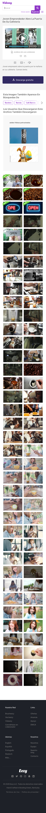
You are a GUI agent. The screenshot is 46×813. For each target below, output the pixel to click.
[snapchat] (29, 776)
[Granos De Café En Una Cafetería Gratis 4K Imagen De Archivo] (12, 221)
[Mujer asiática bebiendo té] (12, 612)
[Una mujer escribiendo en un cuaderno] (33, 585)
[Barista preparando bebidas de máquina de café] (12, 262)
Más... (7, 758)
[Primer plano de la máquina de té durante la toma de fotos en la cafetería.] (12, 302)
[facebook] (13, 776)
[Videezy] (7, 3)
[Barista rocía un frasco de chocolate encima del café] (33, 289)
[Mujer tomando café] (33, 397)
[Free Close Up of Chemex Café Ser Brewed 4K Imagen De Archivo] (33, 343)
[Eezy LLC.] (23, 771)
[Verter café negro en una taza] (33, 181)
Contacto (34, 756)
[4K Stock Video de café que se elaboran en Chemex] (33, 235)
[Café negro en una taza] (12, 194)
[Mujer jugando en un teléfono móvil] (12, 181)
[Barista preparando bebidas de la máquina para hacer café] (12, 289)
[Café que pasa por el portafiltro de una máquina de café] (12, 383)
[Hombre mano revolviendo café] (33, 653)
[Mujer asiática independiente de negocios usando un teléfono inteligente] (12, 545)
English (8, 743)
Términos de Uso (13, 792)
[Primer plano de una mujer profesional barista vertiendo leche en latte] (12, 424)
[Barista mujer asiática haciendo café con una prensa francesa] (33, 424)
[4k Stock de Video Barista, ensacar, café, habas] (33, 221)
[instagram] (25, 776)
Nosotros (34, 743)
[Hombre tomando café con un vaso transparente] (12, 329)
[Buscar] (37, 7)
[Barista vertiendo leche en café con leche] (12, 343)
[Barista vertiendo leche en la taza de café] (33, 356)
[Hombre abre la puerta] (12, 666)
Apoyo (33, 721)
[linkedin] (33, 776)
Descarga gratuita (24, 80)
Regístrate (35, 12)
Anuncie (34, 717)
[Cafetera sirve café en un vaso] (12, 316)
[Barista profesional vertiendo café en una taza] (12, 437)
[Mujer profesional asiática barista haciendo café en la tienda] (12, 450)
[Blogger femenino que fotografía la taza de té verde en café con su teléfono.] (33, 450)
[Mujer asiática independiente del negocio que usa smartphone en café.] (12, 572)
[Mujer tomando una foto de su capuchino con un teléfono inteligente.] (12, 639)
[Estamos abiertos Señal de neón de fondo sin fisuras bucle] (12, 208)
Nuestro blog (34, 751)
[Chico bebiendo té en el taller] (12, 410)
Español (8, 746)
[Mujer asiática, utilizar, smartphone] (12, 531)
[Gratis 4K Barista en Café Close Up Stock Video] (33, 248)
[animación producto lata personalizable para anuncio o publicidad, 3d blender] (24, 136)
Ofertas (34, 713)
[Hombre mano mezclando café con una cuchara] (33, 383)
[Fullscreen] (39, 46)
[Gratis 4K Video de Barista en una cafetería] (12, 370)
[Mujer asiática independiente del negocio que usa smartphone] (12, 558)
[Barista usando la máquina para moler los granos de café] (33, 262)
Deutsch (8, 754)
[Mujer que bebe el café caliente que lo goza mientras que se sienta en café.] (33, 639)
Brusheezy (9, 713)
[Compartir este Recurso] (25, 56)
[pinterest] (21, 776)
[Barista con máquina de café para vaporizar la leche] (33, 329)
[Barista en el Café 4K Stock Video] (33, 316)
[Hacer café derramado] (12, 680)
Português (9, 750)
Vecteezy (9, 717)
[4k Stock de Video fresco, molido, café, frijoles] (12, 356)
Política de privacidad (30, 792)
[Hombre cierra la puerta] (33, 680)
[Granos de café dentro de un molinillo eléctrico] (33, 370)
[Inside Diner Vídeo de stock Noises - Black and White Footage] (33, 275)
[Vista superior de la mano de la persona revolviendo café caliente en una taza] (33, 572)
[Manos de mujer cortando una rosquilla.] (33, 410)
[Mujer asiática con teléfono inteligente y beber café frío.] (12, 653)
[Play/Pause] (7, 46)
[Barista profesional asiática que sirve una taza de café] (33, 437)
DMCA (33, 725)
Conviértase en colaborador (11, 726)
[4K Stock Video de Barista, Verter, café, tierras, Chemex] (12, 248)
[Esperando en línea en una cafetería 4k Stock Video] (12, 397)
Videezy (8, 721)
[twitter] (17, 776)
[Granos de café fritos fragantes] (33, 194)
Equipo (33, 746)
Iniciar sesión (25, 12)
